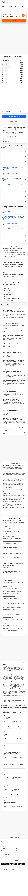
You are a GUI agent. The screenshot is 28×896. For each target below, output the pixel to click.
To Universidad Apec (7, 543)
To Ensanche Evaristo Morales (9, 536)
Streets (16, 854)
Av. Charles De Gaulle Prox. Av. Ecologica (11, 614)
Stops (16, 856)
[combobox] (14, 15)
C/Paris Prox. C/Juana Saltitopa (9, 601)
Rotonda (4, 559)
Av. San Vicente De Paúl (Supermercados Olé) (12, 591)
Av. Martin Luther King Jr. (8, 617)
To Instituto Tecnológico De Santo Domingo (12, 538)
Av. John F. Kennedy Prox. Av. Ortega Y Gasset (12, 619)
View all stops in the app (14, 116)
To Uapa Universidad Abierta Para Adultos (11, 533)
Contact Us (16, 866)
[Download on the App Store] (13, 864)
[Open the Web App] (21, 864)
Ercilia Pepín (5, 574)
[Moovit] (5, 2)
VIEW (24, 250)
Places (16, 852)
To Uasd (14, 543)
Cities (16, 858)
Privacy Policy (10, 866)
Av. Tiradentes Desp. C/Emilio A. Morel (11, 588)
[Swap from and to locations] (23, 15)
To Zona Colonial (6, 526)
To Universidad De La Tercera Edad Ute (11, 528)
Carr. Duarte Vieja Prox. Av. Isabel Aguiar (11, 593)
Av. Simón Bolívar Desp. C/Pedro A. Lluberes (12, 633)
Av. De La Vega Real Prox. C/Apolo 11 (10, 598)
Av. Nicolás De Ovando (7, 586)
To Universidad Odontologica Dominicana (11, 531)
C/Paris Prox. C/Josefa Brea (9, 596)
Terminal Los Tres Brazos (8, 567)
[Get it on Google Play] (5, 864)
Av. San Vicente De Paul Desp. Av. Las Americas (13, 607)
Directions (16, 860)
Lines (16, 850)
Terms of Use (3, 866)
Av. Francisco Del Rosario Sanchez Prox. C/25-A (13, 551)
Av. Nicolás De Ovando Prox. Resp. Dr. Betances (12, 628)
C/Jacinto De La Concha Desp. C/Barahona (12, 625)
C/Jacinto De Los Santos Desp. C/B (10, 612)
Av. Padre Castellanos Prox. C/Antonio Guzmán (12, 557)
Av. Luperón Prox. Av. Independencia (10, 630)
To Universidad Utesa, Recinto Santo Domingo (12, 541)
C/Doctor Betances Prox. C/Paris (10, 609)
